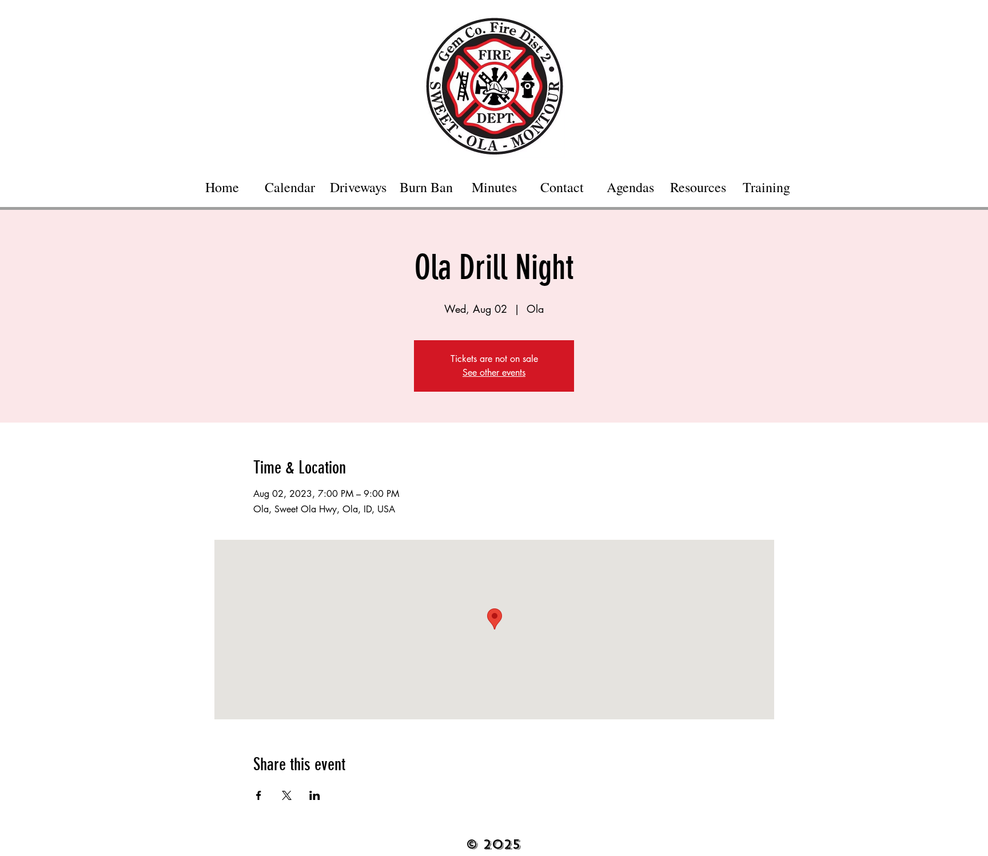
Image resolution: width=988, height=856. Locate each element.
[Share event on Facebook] (258, 795)
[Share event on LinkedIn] (314, 795)
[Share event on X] (286, 795)
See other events (494, 373)
